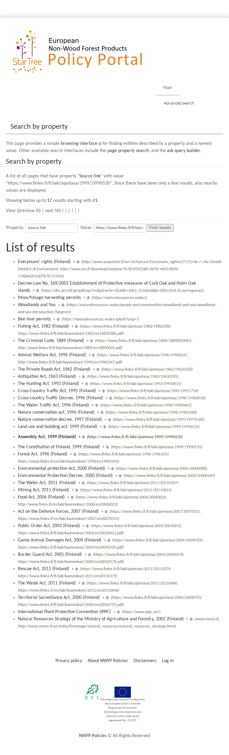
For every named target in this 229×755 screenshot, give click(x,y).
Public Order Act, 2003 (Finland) (49, 526)
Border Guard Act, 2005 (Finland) (50, 554)
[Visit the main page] (86, 52)
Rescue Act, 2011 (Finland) (43, 569)
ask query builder (183, 150)
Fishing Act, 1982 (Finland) (43, 326)
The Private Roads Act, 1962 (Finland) (54, 369)
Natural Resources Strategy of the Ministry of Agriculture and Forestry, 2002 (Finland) (101, 619)
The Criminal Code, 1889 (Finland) (51, 340)
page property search (128, 150)
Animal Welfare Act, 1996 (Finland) (52, 355)
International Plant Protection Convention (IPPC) (64, 612)
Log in (168, 661)
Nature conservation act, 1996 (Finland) (56, 412)
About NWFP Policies (108, 661)
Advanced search (179, 102)
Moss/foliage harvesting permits (49, 297)
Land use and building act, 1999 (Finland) (57, 426)
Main (167, 87)
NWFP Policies (92, 735)
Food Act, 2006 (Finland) (41, 497)
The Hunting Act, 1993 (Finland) (48, 383)
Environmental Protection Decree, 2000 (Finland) (65, 475)
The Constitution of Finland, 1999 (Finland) (59, 447)
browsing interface (79, 143)
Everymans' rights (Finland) (44, 262)
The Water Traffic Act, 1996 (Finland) (53, 405)
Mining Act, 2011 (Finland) (43, 490)
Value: (86, 227)
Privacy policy (68, 661)
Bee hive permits (34, 319)
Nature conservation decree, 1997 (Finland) (60, 419)
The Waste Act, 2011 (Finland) (47, 583)
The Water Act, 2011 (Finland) (47, 483)
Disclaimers (145, 661)
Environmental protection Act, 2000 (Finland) (61, 468)
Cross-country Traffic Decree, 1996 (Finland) (60, 398)
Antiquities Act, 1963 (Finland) (47, 376)
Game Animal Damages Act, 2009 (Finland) (59, 540)
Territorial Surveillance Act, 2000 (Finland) (59, 597)
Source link (89, 176)
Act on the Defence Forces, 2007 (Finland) (58, 511)
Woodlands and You (36, 305)
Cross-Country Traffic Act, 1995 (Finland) (57, 391)
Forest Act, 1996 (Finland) (42, 454)
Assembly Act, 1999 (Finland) (47, 437)
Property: (15, 227)
